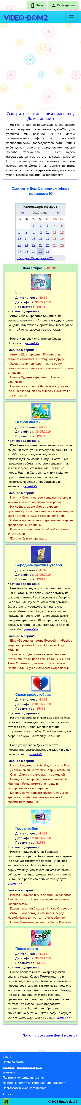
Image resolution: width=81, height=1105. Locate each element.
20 (19, 245)
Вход (39, 5)
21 (26, 245)
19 (62, 238)
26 (62, 245)
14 (26, 238)
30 (41, 251)
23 (41, 245)
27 (19, 251)
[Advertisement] (40, 67)
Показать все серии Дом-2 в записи (50, 1035)
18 (55, 238)
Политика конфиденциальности (25, 1077)
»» (59, 212)
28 (26, 251)
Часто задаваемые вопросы (22, 1067)
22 (33, 245)
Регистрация (65, 5)
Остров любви (28, 422)
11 (54, 232)
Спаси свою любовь (33, 694)
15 (33, 238)
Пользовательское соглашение (24, 1088)
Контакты (9, 1072)
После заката (26, 949)
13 (19, 238)
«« (22, 212)
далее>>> (32, 343)
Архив (7, 1094)
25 (55, 245)
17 (47, 238)
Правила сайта (13, 1062)
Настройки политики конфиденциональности (34, 1082)
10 (47, 232)
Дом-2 (7, 1056)
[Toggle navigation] (71, 17)
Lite (18, 293)
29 (33, 251)
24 (47, 245)
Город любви (26, 828)
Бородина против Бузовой (38, 565)
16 (41, 238)
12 (62, 232)
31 (47, 251)
